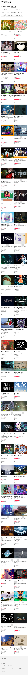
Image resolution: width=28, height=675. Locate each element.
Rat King (16, 354)
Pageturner (17, 647)
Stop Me (3, 476)
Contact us (4, 663)
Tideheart (3, 116)
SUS (15, 52)
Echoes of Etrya (18, 413)
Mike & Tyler (17, 496)
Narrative (13, 12)
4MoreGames (3, 606)
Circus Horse (3, 582)
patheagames (3, 562)
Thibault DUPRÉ (17, 289)
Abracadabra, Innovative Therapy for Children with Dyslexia (7, 435)
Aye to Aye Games (4, 649)
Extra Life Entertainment (19, 436)
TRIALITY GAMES (17, 161)
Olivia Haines (16, 34)
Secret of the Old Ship (6, 647)
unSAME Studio (4, 268)
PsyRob (15, 584)
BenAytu (2, 394)
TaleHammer (16, 540)
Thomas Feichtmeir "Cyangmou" (7, 77)
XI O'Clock (16, 180)
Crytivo (15, 77)
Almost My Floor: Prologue (5, 180)
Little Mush (3, 245)
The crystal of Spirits (5, 625)
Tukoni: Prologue (5, 31)
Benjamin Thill (17, 311)
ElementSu (3, 55)
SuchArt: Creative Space (6, 137)
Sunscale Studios (17, 478)
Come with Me (17, 245)
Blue (15, 560)
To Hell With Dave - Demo (7, 202)
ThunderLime (3, 161)
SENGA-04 (3, 351)
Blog (20, 661)
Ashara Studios (4, 458)
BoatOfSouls (3, 375)
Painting (20, 12)
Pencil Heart (17, 372)
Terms (11, 668)
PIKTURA (16, 562)
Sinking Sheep (17, 498)
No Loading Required (18, 649)
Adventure (11, 9)
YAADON (16, 286)
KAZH (13, 6)
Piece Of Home (17, 517)
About (3, 661)
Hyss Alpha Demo (18, 476)
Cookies (3, 671)
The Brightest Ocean (5, 455)
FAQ (11, 661)
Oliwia (2, 627)
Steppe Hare (16, 375)
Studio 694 (3, 247)
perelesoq (16, 139)
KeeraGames (16, 182)
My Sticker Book (5, 52)
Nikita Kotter (16, 226)
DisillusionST (16, 117)
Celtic (3, 12)
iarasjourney (3, 310)
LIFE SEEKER (17, 116)
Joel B (15, 268)
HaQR (15, 351)
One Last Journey (18, 433)
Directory (3, 668)
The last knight (17, 329)
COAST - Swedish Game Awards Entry (19, 308)
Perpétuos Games (4, 500)
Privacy (20, 668)
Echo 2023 (16, 455)
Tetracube (3, 333)
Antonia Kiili (16, 204)
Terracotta (16, 31)
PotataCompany (4, 183)
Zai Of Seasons (17, 265)
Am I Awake (3, 393)
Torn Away (16, 137)
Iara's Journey (4, 307)
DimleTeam (16, 394)
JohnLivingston (17, 55)
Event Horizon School (18, 98)
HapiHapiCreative (4, 437)
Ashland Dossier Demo (19, 580)
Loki (15, 330)
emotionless (3, 265)
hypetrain (3, 140)
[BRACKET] (3, 224)
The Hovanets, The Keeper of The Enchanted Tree (7, 603)
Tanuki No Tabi (17, 603)
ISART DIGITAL (17, 457)
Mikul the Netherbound (19, 625)
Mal (15, 605)
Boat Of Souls (4, 372)
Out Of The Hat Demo (6, 95)
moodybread (16, 519)
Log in (24, 1)
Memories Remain (18, 95)
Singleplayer (10, 15)
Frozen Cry (16, 537)
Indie (8, 12)
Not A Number (3, 98)
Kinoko (2, 159)
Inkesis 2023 (4, 517)
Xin (15, 247)
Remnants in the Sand (6, 286)
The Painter (17, 202)
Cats (25, 9)
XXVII (15, 224)
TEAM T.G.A (17, 159)
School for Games (4, 415)
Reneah (2, 541)
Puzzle (3, 15)
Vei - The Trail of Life (5, 413)
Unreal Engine (18, 15)
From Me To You (4, 580)
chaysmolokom (4, 478)
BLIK (15, 393)
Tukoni (2, 34)
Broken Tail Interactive (5, 118)
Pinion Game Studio (4, 226)
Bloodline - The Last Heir (6, 537)
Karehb (15, 628)
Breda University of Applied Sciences (7, 289)
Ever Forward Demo (5, 560)
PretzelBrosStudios (4, 206)
